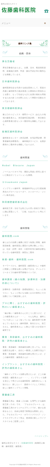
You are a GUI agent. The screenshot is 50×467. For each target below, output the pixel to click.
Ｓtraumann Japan (15, 182)
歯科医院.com (10, 236)
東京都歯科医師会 (12, 108)
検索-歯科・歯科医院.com (18, 259)
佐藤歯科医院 (27, 443)
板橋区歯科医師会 (12, 131)
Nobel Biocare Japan (18, 165)
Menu (45, 23)
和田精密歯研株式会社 (15, 202)
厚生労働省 (8, 61)
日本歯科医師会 (11, 81)
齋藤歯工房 (8, 394)
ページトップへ (41, 436)
